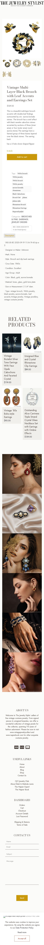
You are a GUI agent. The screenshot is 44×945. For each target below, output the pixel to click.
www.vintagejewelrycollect (20, 732)
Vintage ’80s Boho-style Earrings (10, 414)
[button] (37, 23)
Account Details (22, 813)
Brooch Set (16, 197)
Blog (22, 770)
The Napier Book (22, 789)
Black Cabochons (19, 194)
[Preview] (18, 346)
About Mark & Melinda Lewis (22, 784)
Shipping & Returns (22, 822)
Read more (22, 932)
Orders (22, 805)
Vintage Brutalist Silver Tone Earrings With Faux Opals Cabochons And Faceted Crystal (11, 367)
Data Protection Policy (24, 927)
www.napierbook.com (14, 735)
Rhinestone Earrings (20, 208)
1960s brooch (18, 180)
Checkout (22, 810)
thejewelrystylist (18, 211)
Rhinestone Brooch (19, 204)
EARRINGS (23, 219)
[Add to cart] (18, 336)
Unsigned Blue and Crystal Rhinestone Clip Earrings (32, 361)
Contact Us (22, 775)
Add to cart (22, 157)
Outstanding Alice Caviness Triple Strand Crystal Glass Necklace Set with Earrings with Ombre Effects (32, 422)
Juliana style (17, 201)
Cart (22, 808)
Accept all (22, 938)
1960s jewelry (18, 184)
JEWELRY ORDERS (19, 222)
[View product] (18, 339)
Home (22, 764)
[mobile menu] (3, 4)
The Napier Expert (22, 786)
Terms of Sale (22, 825)
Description (9, 235)
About (22, 767)
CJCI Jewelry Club (22, 781)
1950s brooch (22, 173)
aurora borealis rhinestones (18, 189)
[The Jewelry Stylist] (22, 3)
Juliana (25, 197)
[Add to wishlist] (18, 343)
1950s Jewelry (18, 177)
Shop (22, 772)
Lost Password (22, 816)
